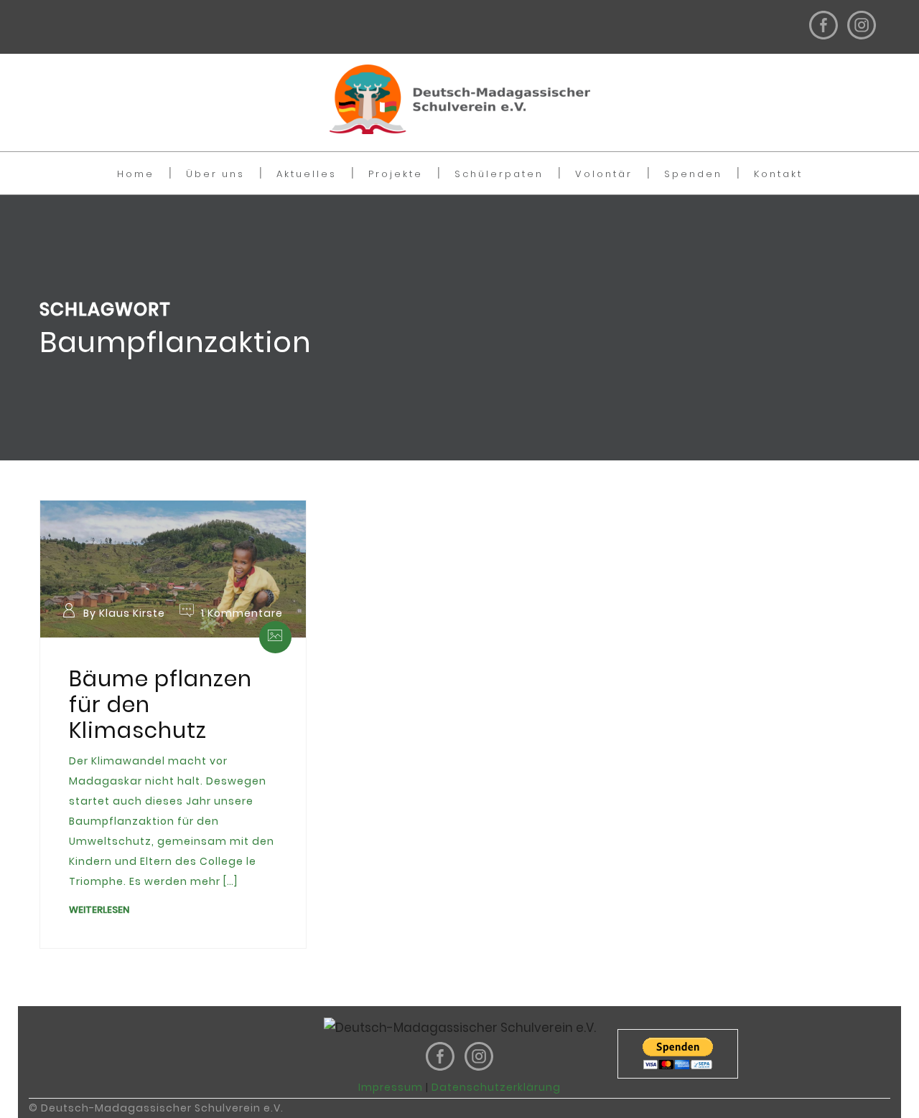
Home (135, 174)
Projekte (395, 174)
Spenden (693, 174)
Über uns (215, 174)
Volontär (604, 174)
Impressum (390, 1087)
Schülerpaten (499, 174)
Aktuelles (306, 174)
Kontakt (778, 174)
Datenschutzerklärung (496, 1087)
